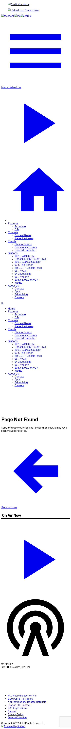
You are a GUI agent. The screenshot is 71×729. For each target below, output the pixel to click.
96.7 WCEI (21, 270)
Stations (13, 253)
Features (13, 223)
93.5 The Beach (24, 265)
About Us (13, 285)
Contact (19, 288)
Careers (19, 297)
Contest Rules (23, 235)
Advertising (21, 294)
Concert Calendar (25, 250)
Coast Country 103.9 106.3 (30, 259)
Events (12, 241)
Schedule (20, 226)
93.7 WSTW (22, 276)
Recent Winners (24, 238)
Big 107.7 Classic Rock (28, 267)
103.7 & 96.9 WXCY (26, 279)
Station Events (23, 244)
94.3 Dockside (23, 273)
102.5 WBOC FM (25, 256)
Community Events (26, 247)
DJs (17, 229)
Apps (18, 291)
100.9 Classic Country (27, 262)
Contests (13, 232)
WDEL (18, 282)
